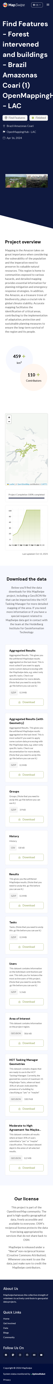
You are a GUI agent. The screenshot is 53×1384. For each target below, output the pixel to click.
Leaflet (11, 484)
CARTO (44, 484)
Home (6, 1318)
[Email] (41, 1355)
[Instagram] (20, 1355)
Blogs (6, 1332)
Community (26, 4)
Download (28, 702)
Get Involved (9, 1323)
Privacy (7, 1379)
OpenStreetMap (23, 484)
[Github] (27, 1355)
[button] (9, 417)
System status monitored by (16, 1373)
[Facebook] (6, 1355)
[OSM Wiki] (34, 1355)
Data (5, 1328)
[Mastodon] (13, 1355)
